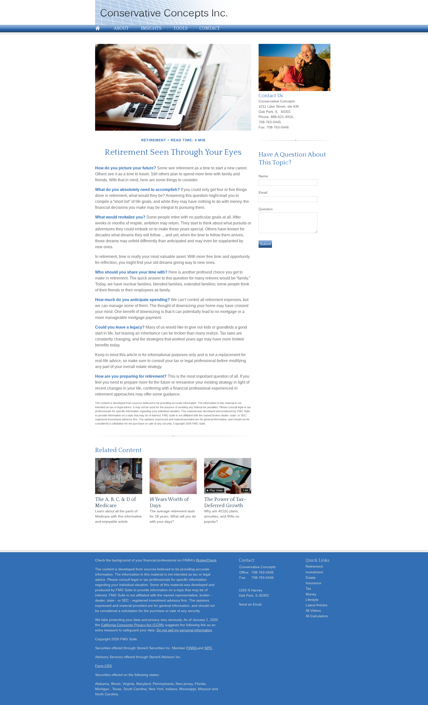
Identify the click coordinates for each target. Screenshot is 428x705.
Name (263, 176)
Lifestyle (312, 600)
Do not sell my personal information (184, 630)
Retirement (314, 566)
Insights (151, 28)
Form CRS (103, 666)
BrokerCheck (206, 560)
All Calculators (317, 616)
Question (266, 209)
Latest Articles (316, 605)
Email (263, 192)
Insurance (313, 583)
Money (311, 594)
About (121, 28)
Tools (180, 28)
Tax (308, 588)
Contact (209, 28)
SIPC (208, 648)
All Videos (313, 611)
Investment (314, 572)
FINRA (191, 648)
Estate (311, 578)
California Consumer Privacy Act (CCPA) (132, 625)
